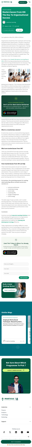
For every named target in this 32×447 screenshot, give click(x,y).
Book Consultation (10, 290)
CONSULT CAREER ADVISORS (14, 370)
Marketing (4, 417)
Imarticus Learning (11, 22)
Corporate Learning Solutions (19, 215)
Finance (3, 410)
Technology (4, 415)
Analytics (3, 412)
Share (20, 30)
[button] (17, 347)
